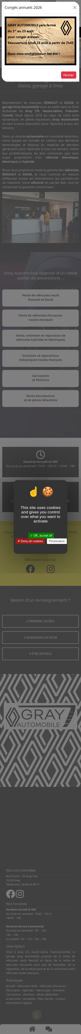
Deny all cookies (31, 541)
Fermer (68, 75)
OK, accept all (42, 535)
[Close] (75, 8)
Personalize (57, 541)
